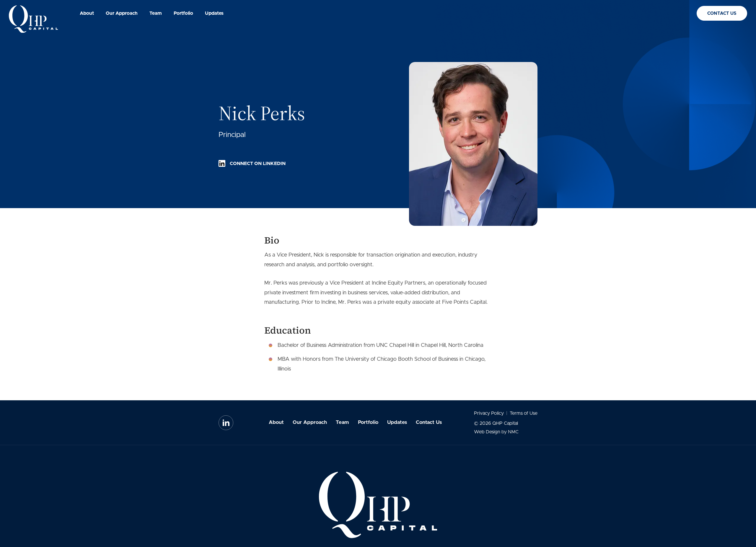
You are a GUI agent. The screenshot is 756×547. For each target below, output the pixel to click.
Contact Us (722, 13)
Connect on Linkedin (258, 163)
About (276, 422)
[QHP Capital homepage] (33, 19)
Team (342, 422)
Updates (397, 422)
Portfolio (368, 422)
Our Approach (310, 422)
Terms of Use (523, 413)
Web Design (487, 432)
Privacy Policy (489, 413)
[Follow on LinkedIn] (226, 422)
